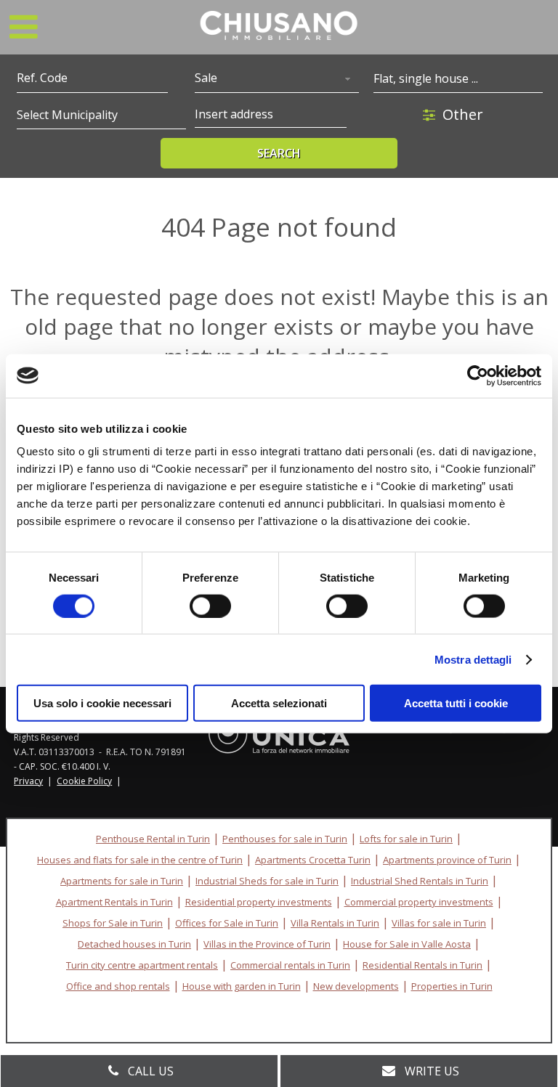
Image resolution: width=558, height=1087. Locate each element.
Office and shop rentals (118, 986)
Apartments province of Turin (447, 859)
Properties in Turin (452, 986)
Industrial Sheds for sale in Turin (267, 880)
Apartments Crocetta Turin (313, 859)
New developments (356, 986)
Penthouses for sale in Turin (284, 838)
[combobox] (277, 79)
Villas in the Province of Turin (267, 943)
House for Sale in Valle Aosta (407, 943)
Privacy (28, 781)
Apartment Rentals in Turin (114, 901)
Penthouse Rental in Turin (153, 838)
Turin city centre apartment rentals (142, 965)
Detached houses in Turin (134, 943)
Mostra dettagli (473, 659)
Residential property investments (258, 901)
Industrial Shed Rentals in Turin (419, 880)
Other (462, 114)
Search (279, 153)
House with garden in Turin (241, 986)
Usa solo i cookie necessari (102, 703)
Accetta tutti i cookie (456, 703)
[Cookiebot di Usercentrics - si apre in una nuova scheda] (477, 375)
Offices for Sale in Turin (226, 922)
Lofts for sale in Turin (406, 838)
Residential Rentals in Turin (422, 965)
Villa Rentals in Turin (335, 922)
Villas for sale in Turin (439, 922)
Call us (151, 1071)
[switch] (210, 605)
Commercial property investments (418, 901)
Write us (432, 1071)
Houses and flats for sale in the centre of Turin (140, 859)
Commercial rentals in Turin (290, 965)
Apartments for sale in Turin (121, 880)
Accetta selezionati (279, 703)
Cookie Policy (84, 781)
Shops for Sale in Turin (112, 922)
